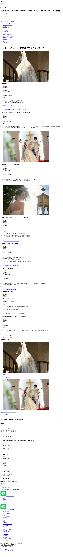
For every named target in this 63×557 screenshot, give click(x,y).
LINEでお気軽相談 (10, 496)
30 (15, 432)
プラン (4, 26)
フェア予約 (5, 498)
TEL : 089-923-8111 (4, 485)
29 (13, 432)
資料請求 (5, 500)
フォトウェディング (7, 32)
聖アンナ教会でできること (9, 36)
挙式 (4, 41)
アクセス (10, 13)
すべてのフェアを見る (5, 416)
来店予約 (5, 499)
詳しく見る (2, 107)
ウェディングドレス (7, 29)
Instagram (6, 534)
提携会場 (5, 39)
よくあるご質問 (3, 13)
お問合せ (5, 502)
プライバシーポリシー (8, 538)
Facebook (5, 535)
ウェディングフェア (7, 25)
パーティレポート (7, 30)
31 (1, 434)
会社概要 (5, 537)
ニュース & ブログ (7, 34)
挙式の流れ (5, 42)
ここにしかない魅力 (7, 37)
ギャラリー (5, 31)
